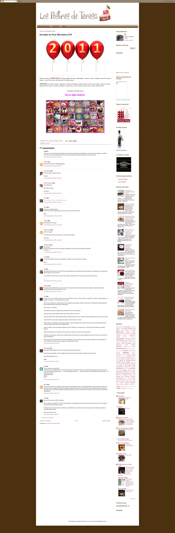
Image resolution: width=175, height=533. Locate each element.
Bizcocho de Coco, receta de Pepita (129, 298)
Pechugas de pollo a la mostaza (125, 440)
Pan (117, 375)
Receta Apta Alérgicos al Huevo (124, 379)
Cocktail (126, 340)
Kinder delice (128, 455)
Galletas (125, 353)
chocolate (120, 339)
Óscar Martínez (122, 182)
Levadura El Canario (129, 367)
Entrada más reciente (45, 420)
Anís (122, 328)
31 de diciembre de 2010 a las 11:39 (53, 240)
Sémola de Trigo (124, 386)
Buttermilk (128, 333)
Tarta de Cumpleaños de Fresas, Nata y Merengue (129, 284)
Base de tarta (130, 330)
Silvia (45, 198)
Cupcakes (124, 342)
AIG (123, 327)
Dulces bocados (122, 488)
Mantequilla (132, 368)
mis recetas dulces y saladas (125, 428)
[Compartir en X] (72, 141)
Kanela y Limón (122, 453)
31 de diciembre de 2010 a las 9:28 (52, 166)
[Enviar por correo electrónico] (69, 141)
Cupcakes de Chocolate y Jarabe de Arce (130, 192)
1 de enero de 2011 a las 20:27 (51, 361)
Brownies (118, 333)
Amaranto (133, 326)
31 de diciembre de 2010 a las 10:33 (53, 225)
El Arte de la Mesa (123, 179)
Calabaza (125, 335)
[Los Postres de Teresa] (121, 98)
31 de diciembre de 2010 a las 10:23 (53, 216)
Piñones (130, 374)
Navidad (126, 373)
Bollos (127, 332)
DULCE (46, 161)
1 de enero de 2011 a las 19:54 (51, 343)
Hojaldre (128, 362)
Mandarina (126, 368)
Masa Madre (119, 370)
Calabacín (118, 335)
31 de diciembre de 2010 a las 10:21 (53, 202)
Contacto (56, 26)
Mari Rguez (47, 348)
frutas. (129, 350)
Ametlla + (118, 328)
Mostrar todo (133, 498)
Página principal (44, 26)
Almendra (127, 327)
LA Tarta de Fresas (129, 270)
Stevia (134, 386)
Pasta (120, 374)
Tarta (118, 388)
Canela (118, 336)
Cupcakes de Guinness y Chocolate (128, 246)
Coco (129, 340)
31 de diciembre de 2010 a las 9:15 (52, 157)
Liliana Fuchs (47, 229)
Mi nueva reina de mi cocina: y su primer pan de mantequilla (129, 231)
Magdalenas (119, 368)
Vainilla (124, 388)
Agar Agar (118, 326)
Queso (133, 378)
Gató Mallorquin (126, 354)
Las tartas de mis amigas (123, 365)
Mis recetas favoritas (123, 443)
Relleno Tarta (128, 384)
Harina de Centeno (125, 359)
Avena (122, 330)
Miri (45, 366)
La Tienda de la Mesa (129, 364)
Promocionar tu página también (123, 99)
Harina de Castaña (125, 357)
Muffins (133, 371)
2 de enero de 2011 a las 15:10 (51, 379)
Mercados (133, 370)
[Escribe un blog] (71, 141)
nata (122, 373)
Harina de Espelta (125, 360)
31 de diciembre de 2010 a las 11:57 (53, 252)
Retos (134, 384)
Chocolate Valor (120, 340)
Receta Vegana (120, 384)
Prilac (126, 378)
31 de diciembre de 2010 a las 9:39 (52, 178)
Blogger (104, 521)
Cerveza (125, 336)
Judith (45, 257)
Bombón (133, 332)
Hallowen (129, 356)
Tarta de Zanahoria (129, 204)
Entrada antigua (106, 420)
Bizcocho (120, 332)
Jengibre (120, 363)
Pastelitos (125, 375)
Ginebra (118, 356)
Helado (123, 362)
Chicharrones (132, 336)
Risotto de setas (129, 429)
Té (121, 388)
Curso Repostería (126, 343)
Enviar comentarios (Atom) (53, 423)
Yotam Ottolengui (129, 388)
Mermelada (124, 371)
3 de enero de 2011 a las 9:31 (51, 414)
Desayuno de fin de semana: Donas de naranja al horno (130, 218)
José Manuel (47, 171)
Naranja (118, 373)
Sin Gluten (130, 386)
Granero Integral (123, 356)
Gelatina (133, 354)
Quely (129, 378)
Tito (45, 269)
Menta (129, 370)
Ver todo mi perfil (129, 40)
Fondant (130, 348)
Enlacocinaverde (48, 183)
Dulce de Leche (129, 346)
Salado (118, 386)
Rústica (120, 406)
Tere (45, 296)
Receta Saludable (130, 382)
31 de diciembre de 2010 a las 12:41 (53, 281)
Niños (131, 373)
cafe (132, 333)
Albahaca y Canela (123, 417)
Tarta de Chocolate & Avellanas (129, 310)
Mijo (128, 371)
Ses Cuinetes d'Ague (123, 439)
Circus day (121, 396)
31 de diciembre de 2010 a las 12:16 (53, 264)
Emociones (47, 143)
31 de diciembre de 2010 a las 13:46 (53, 291)
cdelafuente (47, 245)
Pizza (134, 374)
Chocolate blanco (130, 339)
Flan (127, 348)
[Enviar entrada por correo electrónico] (66, 140)
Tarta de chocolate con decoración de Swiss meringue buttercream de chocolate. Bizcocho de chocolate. (126, 471)
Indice (64, 26)
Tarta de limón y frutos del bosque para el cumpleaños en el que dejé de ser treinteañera (130, 421)
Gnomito (46, 285)
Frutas (125, 351)
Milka (131, 371)
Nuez (134, 373)
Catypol (46, 220)
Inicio (76, 420)
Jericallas (128, 408)
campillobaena (132, 335)
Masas (125, 370)
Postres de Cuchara (123, 376)
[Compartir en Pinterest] (76, 141)
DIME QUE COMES (123, 477)
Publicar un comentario (47, 417)
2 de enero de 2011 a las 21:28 (51, 393)
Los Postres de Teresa (121, 81)
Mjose (45, 384)
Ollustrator (88, 521)
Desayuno (119, 346)
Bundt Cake (123, 333)
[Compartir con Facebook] (74, 141)
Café (134, 333)
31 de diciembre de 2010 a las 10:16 (53, 193)
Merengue (118, 371)
